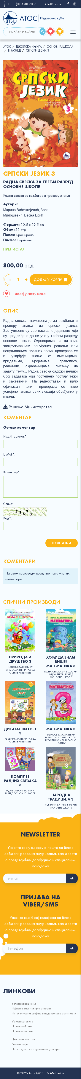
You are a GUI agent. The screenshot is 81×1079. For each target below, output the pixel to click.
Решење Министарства (30, 407)
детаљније (20, 630)
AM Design (57, 1073)
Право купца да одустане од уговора (36, 1049)
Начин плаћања (22, 1026)
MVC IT (41, 1073)
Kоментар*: (11, 472)
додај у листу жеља (30, 293)
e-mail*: (9, 454)
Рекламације (20, 1044)
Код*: (7, 518)
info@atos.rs (53, 4)
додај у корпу (48, 279)
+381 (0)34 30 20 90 (23, 4)
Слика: (8, 504)
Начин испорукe (22, 1031)
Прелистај (13, 249)
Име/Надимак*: (15, 436)
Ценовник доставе (23, 1039)
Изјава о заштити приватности (31, 1008)
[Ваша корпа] (60, 31)
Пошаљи (61, 542)
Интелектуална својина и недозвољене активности (44, 1013)
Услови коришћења (24, 1004)
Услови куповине (22, 1021)
